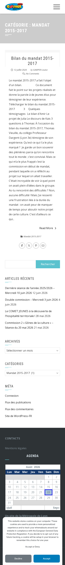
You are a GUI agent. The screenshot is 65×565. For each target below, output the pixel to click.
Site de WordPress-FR (18, 416)
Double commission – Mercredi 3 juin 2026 (31, 300)
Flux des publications (18, 402)
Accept (46, 558)
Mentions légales (15, 448)
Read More (46, 228)
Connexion (11, 396)
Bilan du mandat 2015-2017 (32, 61)
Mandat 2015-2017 (32, 236)
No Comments (32, 73)
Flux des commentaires (19, 409)
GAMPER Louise (40, 69)
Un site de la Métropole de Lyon (26, 516)
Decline (18, 558)
